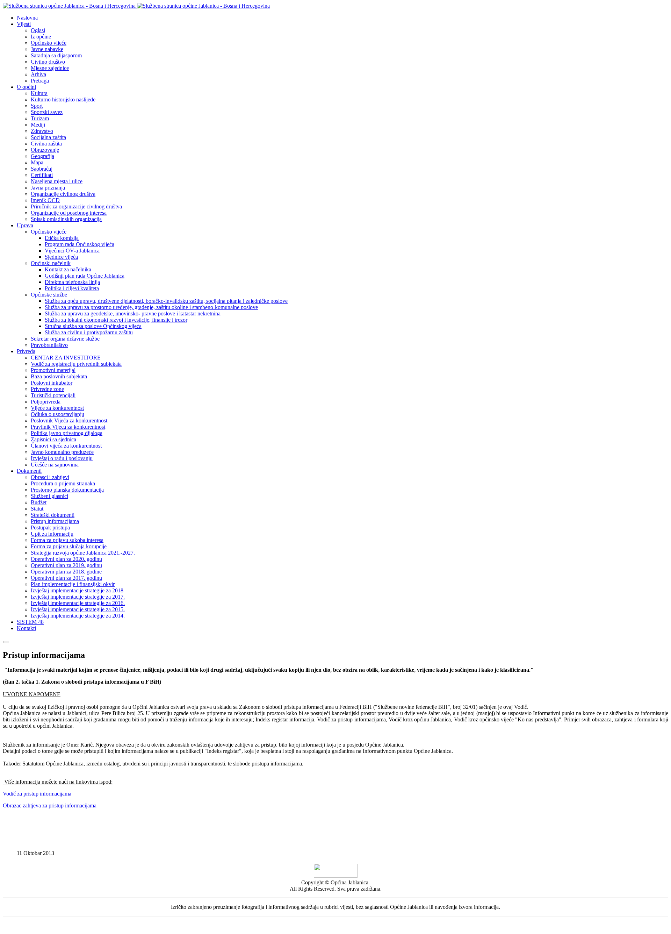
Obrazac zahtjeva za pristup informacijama (49, 805)
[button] (24, 24)
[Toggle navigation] (5, 642)
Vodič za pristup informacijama (37, 794)
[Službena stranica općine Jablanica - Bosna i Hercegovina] (136, 6)
